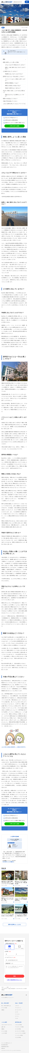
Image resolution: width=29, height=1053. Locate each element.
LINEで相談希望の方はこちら (14, 979)
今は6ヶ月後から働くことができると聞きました (14, 91)
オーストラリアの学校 (19, 1031)
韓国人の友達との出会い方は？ (13, 85)
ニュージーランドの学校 (20, 1033)
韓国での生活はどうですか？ (10, 98)
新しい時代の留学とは (6, 1005)
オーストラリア (18, 1009)
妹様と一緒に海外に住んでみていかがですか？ (15, 68)
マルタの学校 (18, 1037)
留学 (3, 27)
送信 (14, 976)
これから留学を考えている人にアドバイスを (14, 103)
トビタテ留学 (4, 1033)
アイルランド (18, 1007)
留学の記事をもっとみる (14, 924)
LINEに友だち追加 (14, 126)
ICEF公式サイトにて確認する (8, 861)
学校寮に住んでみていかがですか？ (14, 74)
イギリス (17, 1005)
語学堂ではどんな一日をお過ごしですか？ (13, 76)
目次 (4, 59)
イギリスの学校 (18, 1024)
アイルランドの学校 (19, 1026)
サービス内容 (4, 1007)
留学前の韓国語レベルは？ (12, 83)
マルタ (16, 1018)
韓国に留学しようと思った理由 (11, 62)
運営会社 (3, 1048)
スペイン (17, 1016)
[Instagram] (26, 995)
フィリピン (17, 1014)
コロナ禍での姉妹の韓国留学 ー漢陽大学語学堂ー (13, 747)
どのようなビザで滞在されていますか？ (15, 64)
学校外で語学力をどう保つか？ (13, 88)
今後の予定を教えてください (10, 101)
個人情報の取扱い (4, 1044)
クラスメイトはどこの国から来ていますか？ (15, 79)
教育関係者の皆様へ (5, 1046)
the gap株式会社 (14, 840)
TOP (2, 987)
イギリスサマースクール (6, 1024)
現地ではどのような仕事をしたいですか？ (14, 95)
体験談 (2, 1009)
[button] (27, 2)
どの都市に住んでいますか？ (10, 71)
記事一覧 (3, 1026)
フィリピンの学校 (19, 1035)
